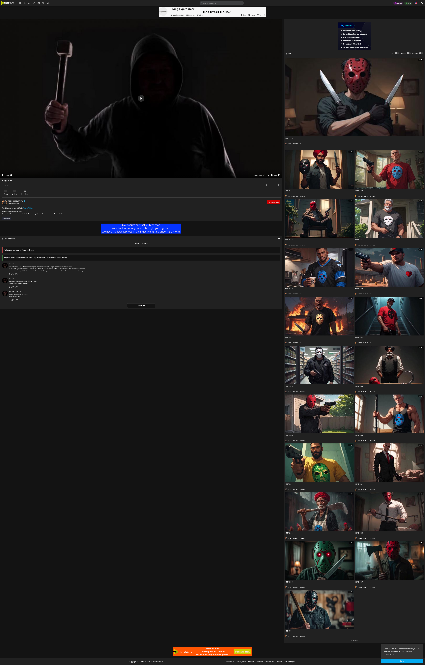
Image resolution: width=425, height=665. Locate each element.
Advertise (278, 662)
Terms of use (230, 662)
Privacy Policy (241, 662)
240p (275, 169)
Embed (14, 194)
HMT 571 (359, 239)
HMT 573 (359, 191)
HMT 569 (359, 288)
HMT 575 (289, 138)
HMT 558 (289, 582)
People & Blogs (28, 208)
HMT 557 (359, 582)
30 (264, 175)
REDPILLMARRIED (15, 201)
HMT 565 (359, 386)
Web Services (269, 662)
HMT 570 (289, 288)
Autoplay (415, 53)
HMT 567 (359, 337)
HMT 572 (289, 239)
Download (24, 194)
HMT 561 (359, 484)
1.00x (260, 175)
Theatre (403, 53)
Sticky (392, 53)
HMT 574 (289, 191)
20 (267, 175)
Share (6, 194)
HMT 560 (289, 533)
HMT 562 (289, 484)
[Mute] (271, 175)
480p (275, 163)
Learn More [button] (389, 654)
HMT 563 (359, 435)
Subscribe (275, 202)
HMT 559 (359, 533)
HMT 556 (289, 631)
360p (275, 166)
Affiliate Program (290, 662)
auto (275, 175)
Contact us (259, 662)
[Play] (3, 175)
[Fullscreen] (279, 175)
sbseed (11, 264)
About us (251, 662)
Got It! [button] (402, 661)
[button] (416, 3)
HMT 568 (289, 337)
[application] (141, 98)
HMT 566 (289, 386)
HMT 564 (289, 435)
